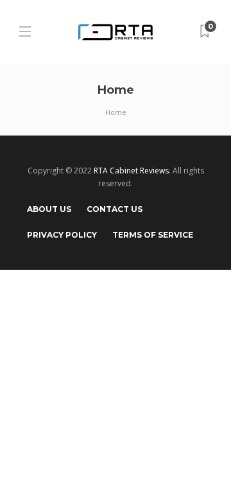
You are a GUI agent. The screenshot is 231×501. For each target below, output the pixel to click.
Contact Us (114, 209)
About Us (49, 209)
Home (115, 112)
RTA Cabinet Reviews (131, 170)
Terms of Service (152, 235)
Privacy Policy (62, 235)
